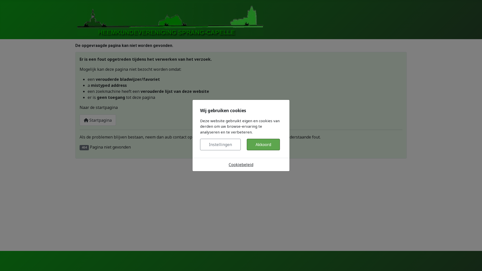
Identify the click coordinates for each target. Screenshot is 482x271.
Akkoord (263, 144)
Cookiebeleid (241, 164)
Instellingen (220, 144)
